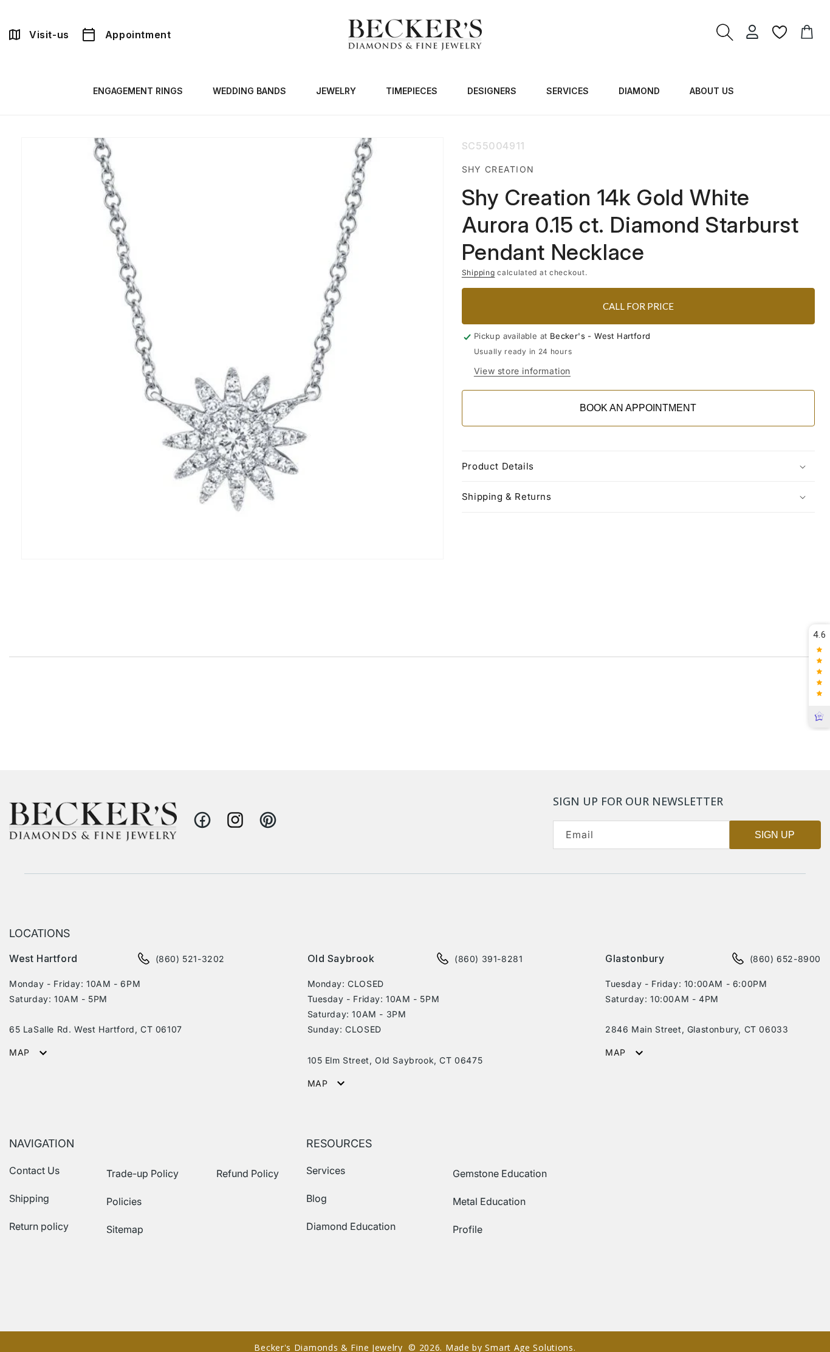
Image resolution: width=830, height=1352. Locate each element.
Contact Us (34, 1170)
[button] (139, 93)
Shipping (478, 272)
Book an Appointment (638, 408)
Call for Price (638, 306)
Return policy (39, 1226)
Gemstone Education (500, 1173)
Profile (467, 1229)
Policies (124, 1201)
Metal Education (489, 1201)
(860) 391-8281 (488, 959)
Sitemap (124, 1229)
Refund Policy (247, 1173)
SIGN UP (775, 835)
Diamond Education (351, 1226)
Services (325, 1170)
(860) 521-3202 (190, 959)
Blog (316, 1198)
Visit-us (49, 35)
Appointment (138, 35)
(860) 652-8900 (785, 959)
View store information (522, 371)
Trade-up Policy (142, 1173)
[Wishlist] (779, 32)
